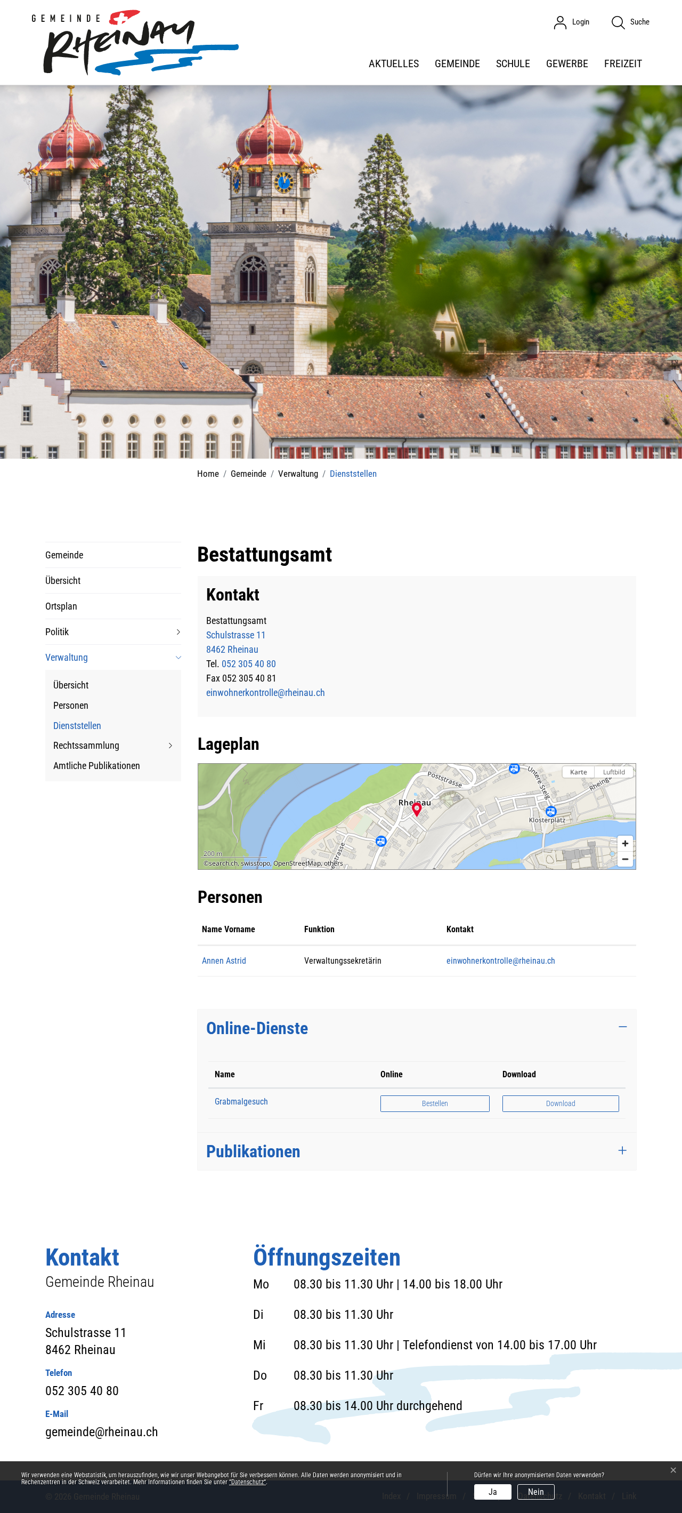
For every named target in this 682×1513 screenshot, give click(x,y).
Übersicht (62, 580)
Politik (57, 631)
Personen (70, 705)
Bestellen (444, 1103)
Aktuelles (394, 63)
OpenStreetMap (297, 863)
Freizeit (623, 63)
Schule (513, 63)
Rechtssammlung (86, 745)
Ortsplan (61, 606)
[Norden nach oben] (625, 790)
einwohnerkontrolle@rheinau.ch (265, 692)
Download (519, 1074)
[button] (417, 810)
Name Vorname (228, 929)
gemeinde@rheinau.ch (101, 1431)
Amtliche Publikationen (96, 765)
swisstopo (255, 863)
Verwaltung (66, 657)
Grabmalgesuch (241, 1101)
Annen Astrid (224, 961)
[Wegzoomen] (625, 859)
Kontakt (460, 929)
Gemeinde (457, 63)
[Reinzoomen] (625, 843)
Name (225, 1074)
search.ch (223, 863)
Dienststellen (77, 727)
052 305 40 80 (249, 663)
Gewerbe (567, 63)
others (333, 863)
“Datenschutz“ (247, 1482)
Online (391, 1074)
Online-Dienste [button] (257, 1028)
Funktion (319, 929)
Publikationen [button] (253, 1151)
